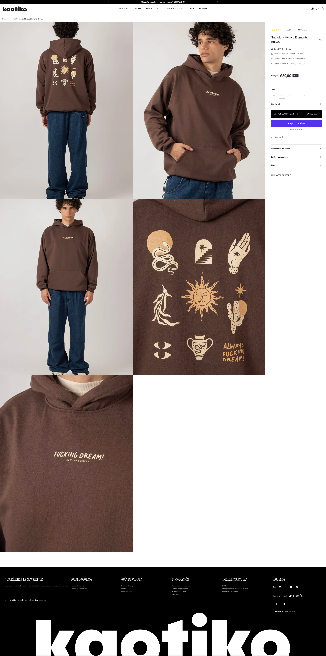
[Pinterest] (280, 587)
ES (290, 612)
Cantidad (275, 104)
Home (4, 19)
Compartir (279, 137)
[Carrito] (322, 8)
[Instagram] (274, 587)
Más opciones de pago (296, 129)
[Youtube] (291, 587)
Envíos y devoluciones (279, 157)
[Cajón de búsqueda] (307, 8)
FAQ (273, 165)
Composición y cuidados (280, 149)
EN (293, 612)
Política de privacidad (37, 600)
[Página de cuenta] (312, 8)
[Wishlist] (317, 8)
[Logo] (15, 9)
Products (11, 19)
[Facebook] (297, 587)
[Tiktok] (285, 587)
